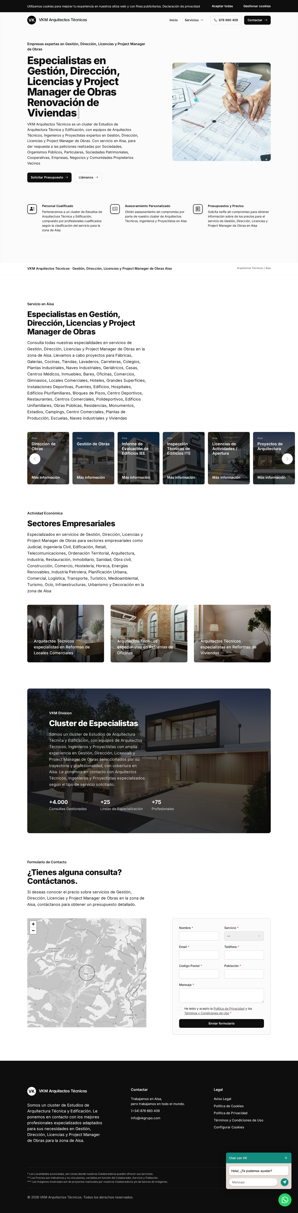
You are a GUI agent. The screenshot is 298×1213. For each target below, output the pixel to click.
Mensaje (186, 974)
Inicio (174, 20)
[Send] (284, 1182)
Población (232, 955)
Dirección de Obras (44, 435)
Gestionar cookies (257, 6)
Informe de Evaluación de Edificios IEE (135, 438)
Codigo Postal (190, 955)
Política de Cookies (229, 1095)
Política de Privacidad (229, 998)
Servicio (231, 917)
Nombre (186, 917)
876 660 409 (228, 20)
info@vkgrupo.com (145, 1107)
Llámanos (86, 167)
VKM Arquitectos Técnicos (62, 19)
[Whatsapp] (284, 1199)
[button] (287, 448)
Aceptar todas (222, 6)
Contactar (255, 20)
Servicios (192, 20)
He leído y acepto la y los (218, 1000)
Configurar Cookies (229, 1117)
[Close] (286, 1158)
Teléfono (231, 936)
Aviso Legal (222, 1088)
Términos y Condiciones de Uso (206, 1002)
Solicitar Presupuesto (47, 167)
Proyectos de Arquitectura (270, 435)
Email (184, 936)
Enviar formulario (222, 1013)
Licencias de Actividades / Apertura (224, 438)
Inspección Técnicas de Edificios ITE (179, 438)
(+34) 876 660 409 (145, 1100)
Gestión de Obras (93, 433)
